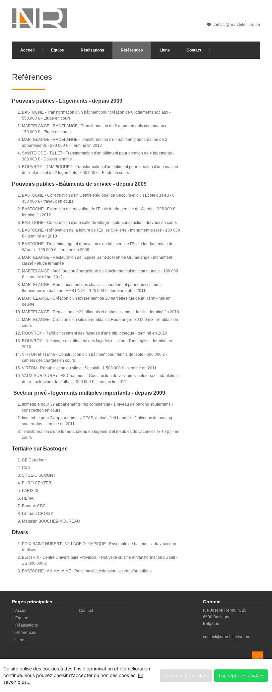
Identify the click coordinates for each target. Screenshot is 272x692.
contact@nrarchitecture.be (236, 24)
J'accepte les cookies (241, 675)
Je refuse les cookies (186, 675)
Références (132, 50)
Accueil (27, 50)
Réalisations (92, 50)
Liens (165, 50)
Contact (193, 50)
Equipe (57, 50)
